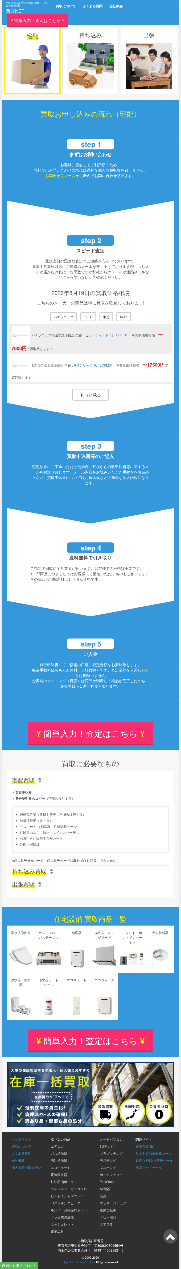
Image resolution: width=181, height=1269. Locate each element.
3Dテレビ (107, 1146)
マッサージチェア (113, 1203)
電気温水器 (59, 1174)
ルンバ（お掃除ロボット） (70, 1210)
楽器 (103, 1195)
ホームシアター (111, 1174)
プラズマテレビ (111, 1153)
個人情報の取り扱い (26, 1167)
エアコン (57, 1146)
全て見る (106, 1224)
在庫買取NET (145, 1146)
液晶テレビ (108, 1160)
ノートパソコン (111, 1139)
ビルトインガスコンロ (67, 1195)
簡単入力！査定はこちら (90, 733)
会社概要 (116, 6)
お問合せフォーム (60, 175)
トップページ (21, 1139)
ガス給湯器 (59, 1153)
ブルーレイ (108, 1167)
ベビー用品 (108, 1217)
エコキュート (60, 1167)
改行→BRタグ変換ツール (154, 1160)
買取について (66, 6)
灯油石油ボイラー (64, 1181)
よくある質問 (93, 6)
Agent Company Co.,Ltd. (79, 1262)
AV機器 (105, 1188)
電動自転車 (108, 1210)
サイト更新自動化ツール (154, 1153)
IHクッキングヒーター (67, 1203)
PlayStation (108, 1181)
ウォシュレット (62, 1224)
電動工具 (57, 1231)
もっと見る (90, 395)
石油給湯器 (59, 1160)
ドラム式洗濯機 (62, 1217)
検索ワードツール (149, 1167)
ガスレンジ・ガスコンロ (69, 1188)
